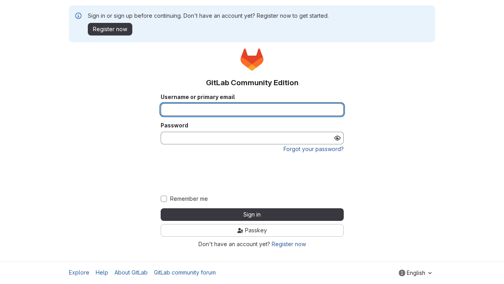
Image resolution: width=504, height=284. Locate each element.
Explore (79, 272)
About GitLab (131, 272)
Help (102, 272)
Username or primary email (198, 97)
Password (174, 125)
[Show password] (337, 138)
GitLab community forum (185, 272)
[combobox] (415, 273)
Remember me (189, 199)
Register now (289, 244)
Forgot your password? (314, 149)
